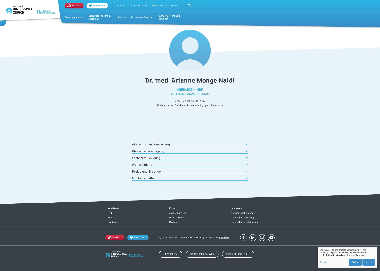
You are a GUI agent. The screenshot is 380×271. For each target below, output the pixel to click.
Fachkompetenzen (74, 17)
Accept (368, 262)
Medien (174, 5)
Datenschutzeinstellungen (244, 222)
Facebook (243, 237)
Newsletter (113, 208)
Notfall (111, 217)
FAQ (110, 212)
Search (189, 5)
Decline (355, 262)
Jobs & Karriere (138, 5)
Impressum (237, 208)
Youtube (271, 237)
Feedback (113, 222)
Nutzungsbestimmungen (243, 212)
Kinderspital (170, 254)
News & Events (159, 5)
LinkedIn (252, 237)
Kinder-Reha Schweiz (202, 254)
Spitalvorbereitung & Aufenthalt (99, 17)
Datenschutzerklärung (242, 217)
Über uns (121, 17)
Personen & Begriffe (141, 17)
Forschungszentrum (238, 254)
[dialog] (347, 257)
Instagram (262, 237)
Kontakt (121, 5)
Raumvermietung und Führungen (168, 17)
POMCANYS (224, 237)
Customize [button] (325, 262)
